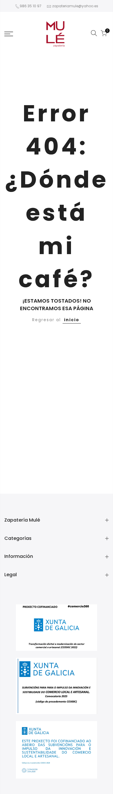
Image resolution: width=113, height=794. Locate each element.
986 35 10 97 (30, 5)
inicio (71, 320)
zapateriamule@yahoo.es (75, 5)
